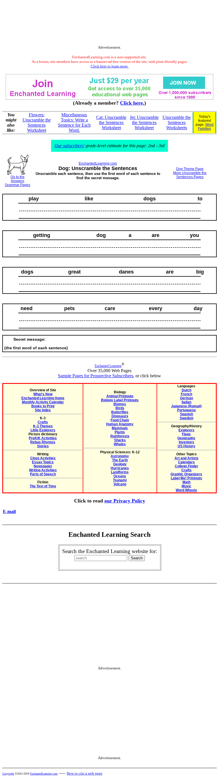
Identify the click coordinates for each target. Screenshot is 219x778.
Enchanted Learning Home (42, 398)
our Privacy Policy (124, 501)
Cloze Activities (43, 458)
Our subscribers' (69, 145)
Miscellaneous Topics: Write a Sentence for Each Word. (74, 122)
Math (186, 482)
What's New (42, 394)
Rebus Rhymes (42, 442)
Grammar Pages (17, 185)
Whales (120, 444)
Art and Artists (186, 458)
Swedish (186, 418)
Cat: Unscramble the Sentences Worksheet (111, 122)
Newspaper (43, 466)
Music (186, 486)
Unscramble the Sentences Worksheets (177, 122)
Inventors (186, 442)
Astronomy (120, 456)
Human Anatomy (119, 424)
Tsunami (120, 480)
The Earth (120, 460)
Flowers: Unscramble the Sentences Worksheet (37, 122)
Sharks (120, 440)
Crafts (43, 422)
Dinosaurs (119, 416)
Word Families (206, 127)
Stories (43, 446)
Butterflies (119, 412)
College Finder (186, 466)
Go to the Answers (18, 179)
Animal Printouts (119, 396)
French (186, 394)
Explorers (186, 430)
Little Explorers (43, 430)
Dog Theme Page (190, 169)
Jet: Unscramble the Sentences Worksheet (144, 122)
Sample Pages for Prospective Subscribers (95, 375)
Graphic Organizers (186, 474)
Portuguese (186, 410)
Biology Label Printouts (120, 400)
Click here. (132, 103)
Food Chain (120, 420)
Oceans (119, 476)
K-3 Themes (43, 426)
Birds (119, 408)
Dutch (186, 390)
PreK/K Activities (43, 438)
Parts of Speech (43, 474)
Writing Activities (43, 470)
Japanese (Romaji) (186, 406)
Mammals (120, 428)
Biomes (119, 404)
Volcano (119, 484)
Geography (186, 438)
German (186, 398)
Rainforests (119, 436)
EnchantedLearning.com (98, 163)
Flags (186, 434)
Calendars (186, 462)
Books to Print (42, 406)
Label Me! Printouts (186, 478)
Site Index (43, 410)
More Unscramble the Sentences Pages (189, 175)
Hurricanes (120, 468)
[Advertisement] (109, 23)
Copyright (8, 773)
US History (186, 446)
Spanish (186, 414)
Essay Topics (43, 462)
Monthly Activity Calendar (43, 402)
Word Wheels (186, 490)
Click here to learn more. (110, 66)
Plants (120, 432)
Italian (186, 402)
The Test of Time (43, 486)
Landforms (120, 472)
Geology (120, 464)
